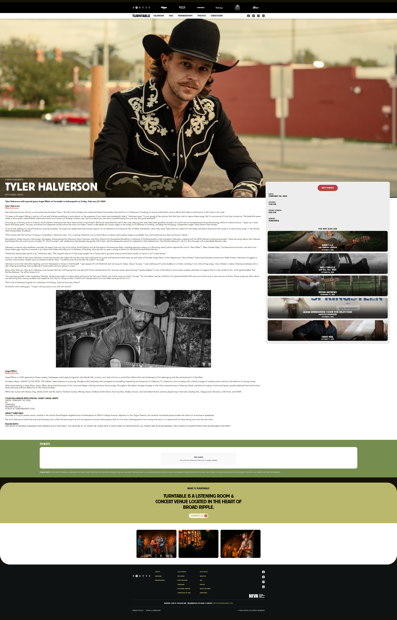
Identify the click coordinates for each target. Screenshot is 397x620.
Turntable (180, 584)
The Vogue (180, 576)
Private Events (160, 580)
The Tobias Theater (183, 588)
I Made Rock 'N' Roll (184, 593)
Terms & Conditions (153, 610)
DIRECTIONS (217, 16)
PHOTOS (202, 16)
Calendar (158, 16)
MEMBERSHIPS (185, 16)
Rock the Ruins (182, 580)
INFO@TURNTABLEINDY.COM (223, 603)
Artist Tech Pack (205, 588)
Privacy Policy (137, 610)
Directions (203, 593)
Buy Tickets (328, 188)
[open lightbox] (156, 544)
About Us (203, 576)
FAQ (171, 16)
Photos (202, 584)
